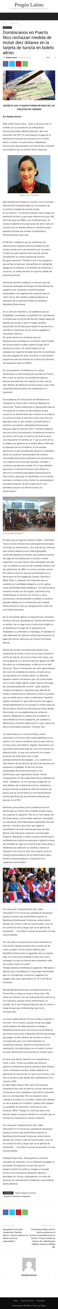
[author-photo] (29, 1271)
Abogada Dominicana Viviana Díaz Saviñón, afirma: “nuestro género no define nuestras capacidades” (15, 1235)
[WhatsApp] (25, 64)
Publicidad (41, 1300)
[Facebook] (5, 64)
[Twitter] (12, 64)
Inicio (5, 23)
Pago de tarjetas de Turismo (25, 1193)
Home (16, 1300)
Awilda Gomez (11, 57)
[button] (54, 16)
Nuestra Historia (27, 1300)
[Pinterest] (18, 64)
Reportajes (14, 23)
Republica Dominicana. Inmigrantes (17, 1196)
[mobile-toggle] (4, 16)
